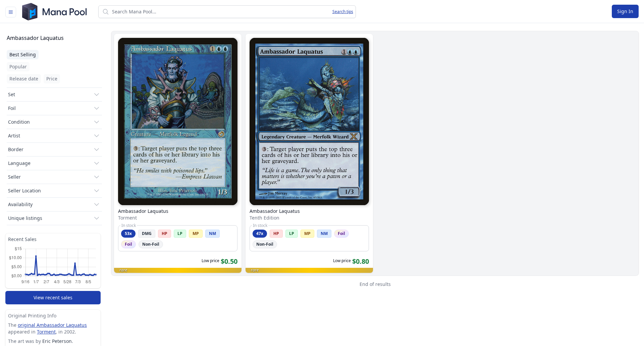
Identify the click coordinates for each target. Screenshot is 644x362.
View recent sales (53, 297)
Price (51, 78)
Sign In (625, 11)
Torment (46, 331)
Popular (18, 66)
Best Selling (22, 54)
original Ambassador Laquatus (52, 325)
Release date (23, 78)
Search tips (342, 11)
